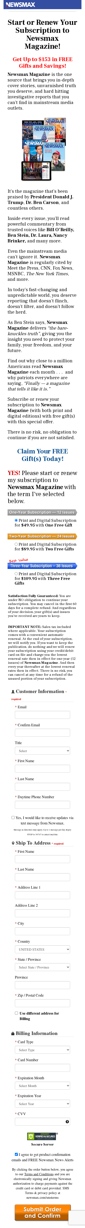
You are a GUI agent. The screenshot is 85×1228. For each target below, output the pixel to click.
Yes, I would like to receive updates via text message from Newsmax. (44, 820)
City (19, 923)
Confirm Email (27, 724)
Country (22, 941)
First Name (24, 760)
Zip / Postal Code (29, 995)
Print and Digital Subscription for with (45, 523)
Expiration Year (28, 1095)
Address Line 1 (28, 887)
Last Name (24, 778)
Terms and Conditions (39, 1174)
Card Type (24, 1041)
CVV (20, 1113)
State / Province (28, 959)
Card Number (26, 1059)
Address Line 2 (26, 905)
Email (20, 706)
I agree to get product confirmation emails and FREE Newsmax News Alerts (42, 1157)
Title (18, 742)
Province (21, 977)
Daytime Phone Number (34, 796)
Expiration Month (29, 1077)
